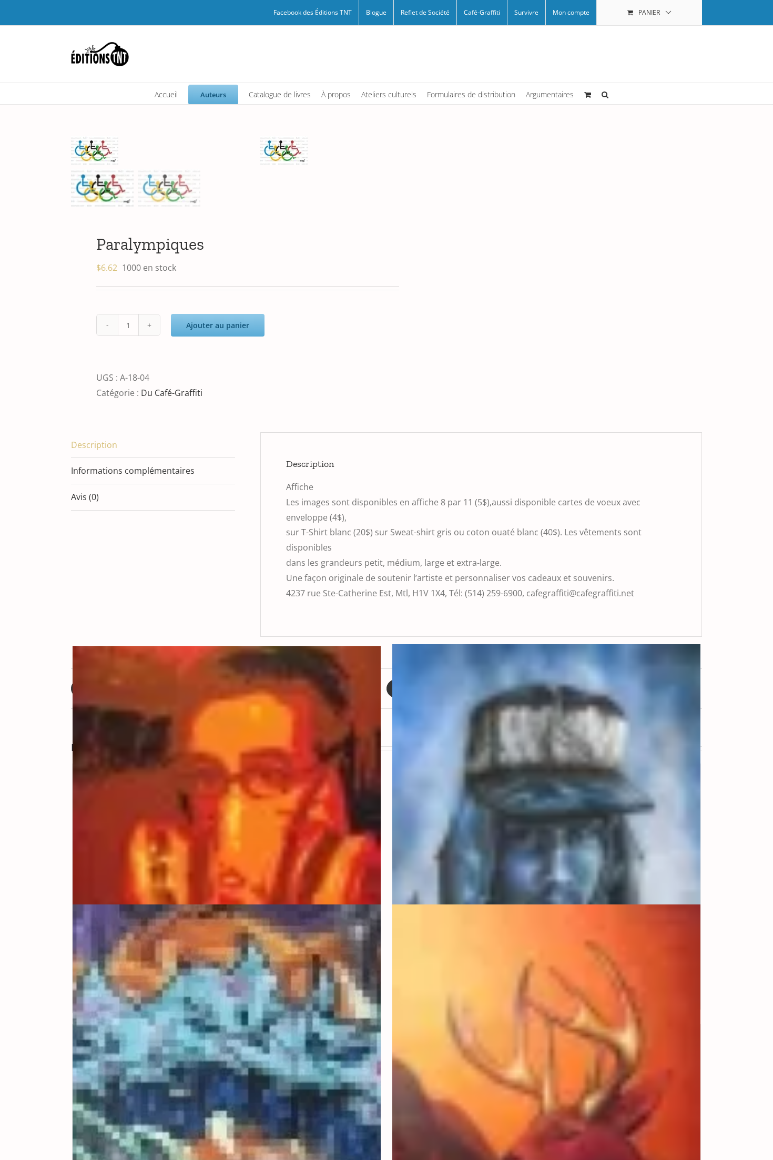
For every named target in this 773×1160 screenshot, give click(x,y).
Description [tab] (94, 445)
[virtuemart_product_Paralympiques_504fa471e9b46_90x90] (165, 150)
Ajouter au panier (217, 325)
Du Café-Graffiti (171, 393)
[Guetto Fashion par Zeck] (546, 875)
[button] (605, 93)
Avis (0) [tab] (85, 497)
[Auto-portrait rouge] (227, 877)
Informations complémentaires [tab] (133, 470)
